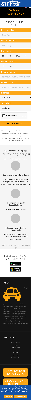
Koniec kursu (7, 82)
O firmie (15, 355)
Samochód (6, 103)
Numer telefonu (8, 40)
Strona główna (15, 343)
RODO (15, 360)
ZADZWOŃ (15, 12)
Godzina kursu (7, 61)
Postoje (15, 345)
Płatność (5, 92)
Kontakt (15, 352)
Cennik (15, 350)
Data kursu (6, 51)
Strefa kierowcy (15, 357)
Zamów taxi (15, 372)
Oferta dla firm (15, 347)
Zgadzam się (8, 396)
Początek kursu (8, 72)
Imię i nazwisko (8, 30)
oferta (23, 209)
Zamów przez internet (15, 382)
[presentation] (24, 55)
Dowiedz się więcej (20, 396)
